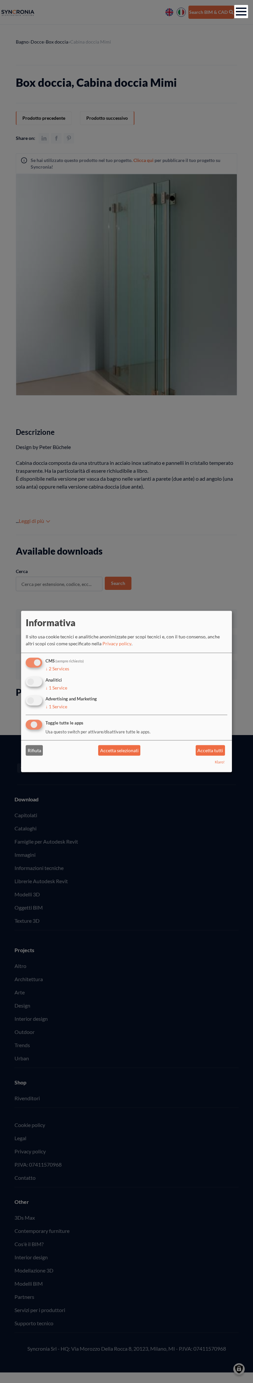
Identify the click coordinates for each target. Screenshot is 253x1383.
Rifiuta (34, 750)
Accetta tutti (210, 750)
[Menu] (241, 11)
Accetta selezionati (119, 750)
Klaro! (220, 762)
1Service (56, 688)
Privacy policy (116, 643)
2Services (57, 668)
